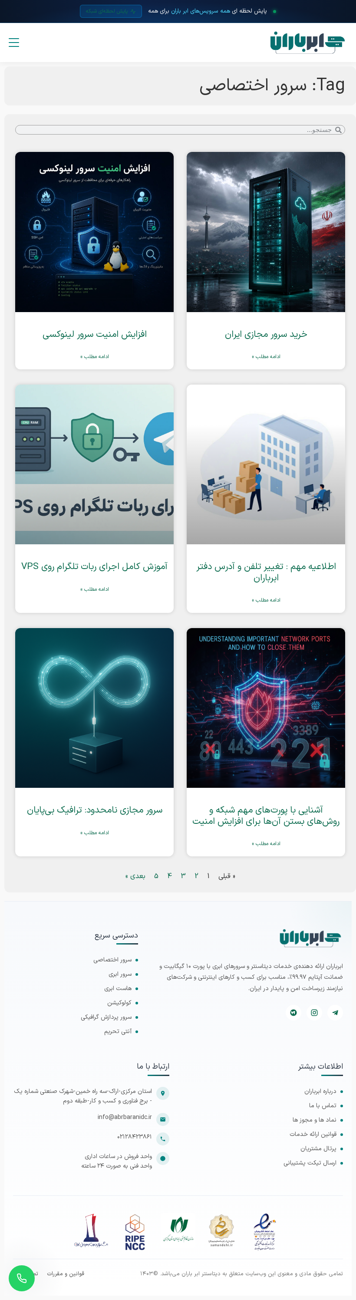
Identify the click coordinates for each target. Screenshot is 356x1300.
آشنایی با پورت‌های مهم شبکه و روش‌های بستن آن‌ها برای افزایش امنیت (266, 815)
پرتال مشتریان (318, 1148)
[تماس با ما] (22, 1278)
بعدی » (135, 876)
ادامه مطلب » (266, 357)
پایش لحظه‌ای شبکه (107, 11)
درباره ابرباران (320, 1091)
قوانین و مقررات (65, 1274)
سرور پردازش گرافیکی (106, 1017)
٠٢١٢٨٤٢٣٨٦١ (134, 1137)
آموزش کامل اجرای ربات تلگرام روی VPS (94, 567)
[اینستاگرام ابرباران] (314, 1012)
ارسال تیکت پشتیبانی (309, 1163)
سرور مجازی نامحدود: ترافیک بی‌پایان (94, 810)
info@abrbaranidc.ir (125, 1117)
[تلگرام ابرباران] (335, 1012)
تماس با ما (322, 1105)
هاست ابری (118, 988)
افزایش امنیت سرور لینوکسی (95, 335)
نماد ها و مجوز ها (314, 1120)
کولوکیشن (119, 1002)
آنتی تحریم (118, 1031)
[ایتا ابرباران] (293, 1012)
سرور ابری (120, 974)
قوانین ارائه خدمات (313, 1134)
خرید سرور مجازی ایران (266, 335)
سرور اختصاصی (112, 959)
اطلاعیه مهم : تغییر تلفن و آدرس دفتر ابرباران (266, 572)
